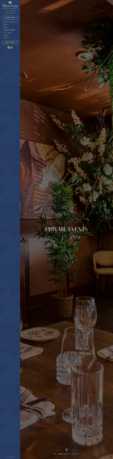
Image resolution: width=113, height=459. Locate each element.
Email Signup (10, 42)
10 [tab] (78, 454)
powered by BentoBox (13, 457)
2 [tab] (58, 454)
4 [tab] (63, 454)
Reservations (10, 17)
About (5, 24)
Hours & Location (10, 22)
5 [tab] (65, 454)
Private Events (9, 30)
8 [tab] (73, 454)
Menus (5, 27)
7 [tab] (70, 454)
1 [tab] (55, 454)
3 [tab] (60, 454)
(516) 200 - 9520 (10, 13)
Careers (6, 35)
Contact (6, 38)
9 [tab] (75, 454)
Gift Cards (7, 32)
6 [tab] (68, 454)
